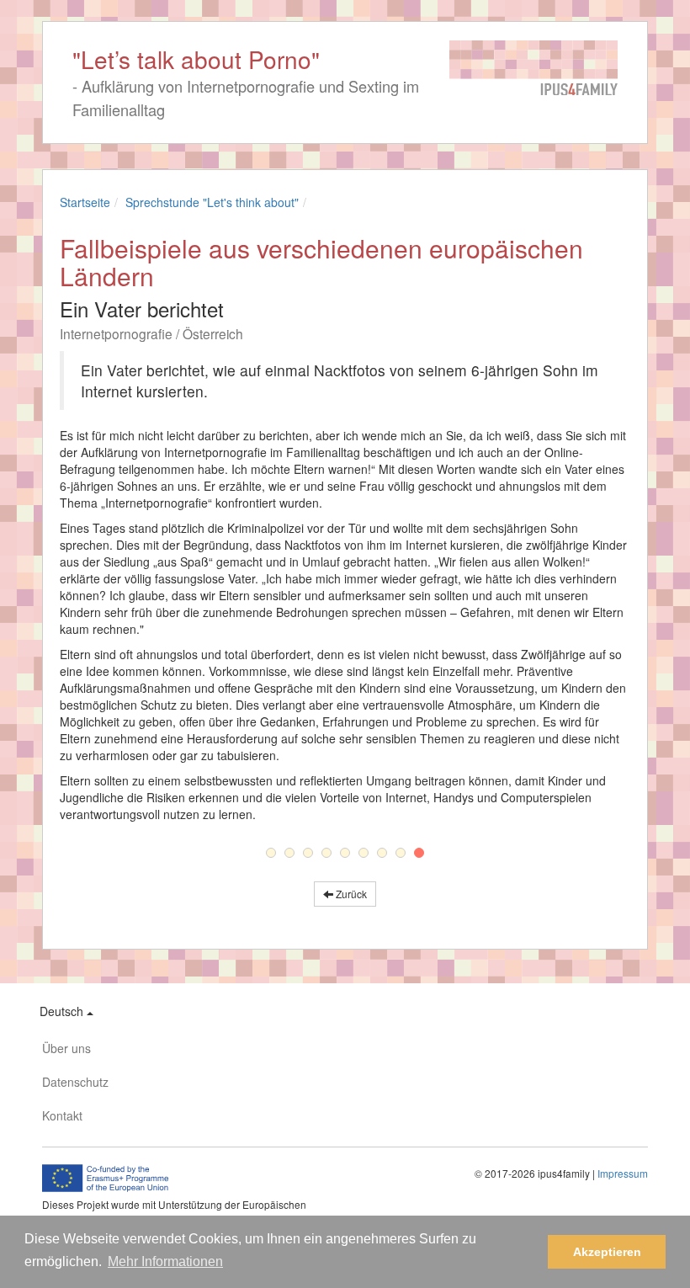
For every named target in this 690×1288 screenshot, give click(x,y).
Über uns (66, 1048)
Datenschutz (75, 1081)
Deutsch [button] (63, 1011)
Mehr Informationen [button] (165, 1261)
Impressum (622, 1173)
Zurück (350, 893)
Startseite (85, 202)
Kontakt (62, 1115)
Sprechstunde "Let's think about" (212, 202)
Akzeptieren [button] (607, 1252)
